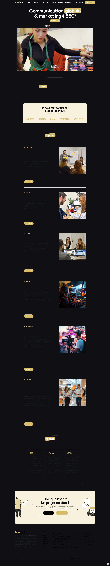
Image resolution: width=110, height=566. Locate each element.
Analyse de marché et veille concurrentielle (36, 169)
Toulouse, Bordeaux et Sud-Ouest (61, 539)
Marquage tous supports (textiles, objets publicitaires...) (36, 353)
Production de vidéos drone (33, 364)
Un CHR (85, 548)
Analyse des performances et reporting (35, 309)
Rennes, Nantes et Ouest (59, 542)
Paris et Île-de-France (58, 533)
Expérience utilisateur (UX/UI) (33, 256)
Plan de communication (31, 173)
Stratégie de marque (31, 171)
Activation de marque (31, 419)
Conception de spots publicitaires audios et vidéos (37, 362)
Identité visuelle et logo (32, 211)
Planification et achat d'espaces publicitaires (37, 302)
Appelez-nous (47, 512)
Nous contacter (61, 512)
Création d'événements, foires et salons (36, 413)
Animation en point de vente (33, 411)
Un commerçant (87, 547)
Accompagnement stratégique (33, 175)
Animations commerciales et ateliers (35, 415)
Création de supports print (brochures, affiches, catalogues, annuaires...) (38, 214)
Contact (45, 545)
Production (60, 2)
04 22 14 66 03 (90, 2)
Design (43, 2)
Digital (48, 2)
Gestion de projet (30, 177)
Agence (30, 2)
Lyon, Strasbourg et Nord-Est (60, 541)
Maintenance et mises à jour (33, 260)
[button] (80, 2)
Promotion (68, 2)
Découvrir (28, 181)
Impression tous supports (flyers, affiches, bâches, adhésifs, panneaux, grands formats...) (37, 349)
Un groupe (86, 536)
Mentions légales (41, 558)
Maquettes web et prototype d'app (34, 219)
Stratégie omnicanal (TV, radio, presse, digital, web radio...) (37, 304)
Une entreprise (87, 533)
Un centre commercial (88, 541)
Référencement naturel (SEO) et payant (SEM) (37, 258)
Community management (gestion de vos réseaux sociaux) (38, 263)
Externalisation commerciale (33, 417)
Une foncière (86, 539)
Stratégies (36, 2)
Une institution (87, 535)
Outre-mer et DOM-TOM (58, 544)
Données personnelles (52, 558)
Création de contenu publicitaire (34, 307)
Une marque (86, 538)
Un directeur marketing (89, 542)
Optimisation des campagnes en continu (36, 311)
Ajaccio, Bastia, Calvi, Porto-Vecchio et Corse (64, 538)
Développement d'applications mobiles (35, 254)
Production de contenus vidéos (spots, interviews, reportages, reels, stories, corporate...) (36, 358)
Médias (54, 2)
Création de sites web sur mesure (34, 252)
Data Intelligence (30, 266)
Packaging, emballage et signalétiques (35, 216)
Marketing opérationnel (31, 409)
